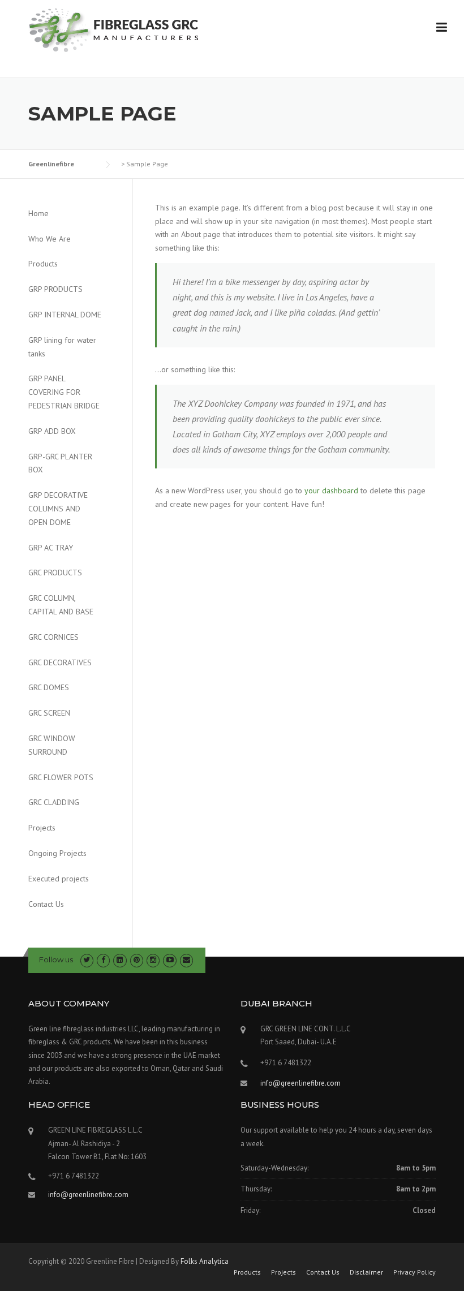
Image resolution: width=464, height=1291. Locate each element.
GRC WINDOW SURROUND (51, 745)
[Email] (186, 960)
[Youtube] (169, 960)
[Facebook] (103, 960)
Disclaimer (366, 1272)
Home (38, 213)
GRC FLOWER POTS (60, 777)
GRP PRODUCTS (55, 289)
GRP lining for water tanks (62, 347)
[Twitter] (86, 960)
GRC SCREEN (49, 713)
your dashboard (331, 490)
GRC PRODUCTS (55, 572)
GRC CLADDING (53, 802)
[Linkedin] (119, 960)
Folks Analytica (205, 1261)
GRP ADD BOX (52, 431)
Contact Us (46, 904)
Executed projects (58, 878)
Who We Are (49, 239)
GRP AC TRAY (50, 548)
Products (43, 264)
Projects (41, 828)
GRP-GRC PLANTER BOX (60, 463)
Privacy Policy (414, 1272)
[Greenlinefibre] (113, 29)
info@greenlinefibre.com (300, 1083)
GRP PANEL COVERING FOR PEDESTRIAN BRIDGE (64, 392)
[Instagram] (153, 960)
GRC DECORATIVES (60, 662)
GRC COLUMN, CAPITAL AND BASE (60, 605)
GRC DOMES (48, 687)
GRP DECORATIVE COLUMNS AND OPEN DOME (58, 508)
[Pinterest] (136, 960)
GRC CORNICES (53, 637)
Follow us (56, 959)
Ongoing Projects (57, 853)
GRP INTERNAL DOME (64, 314)
